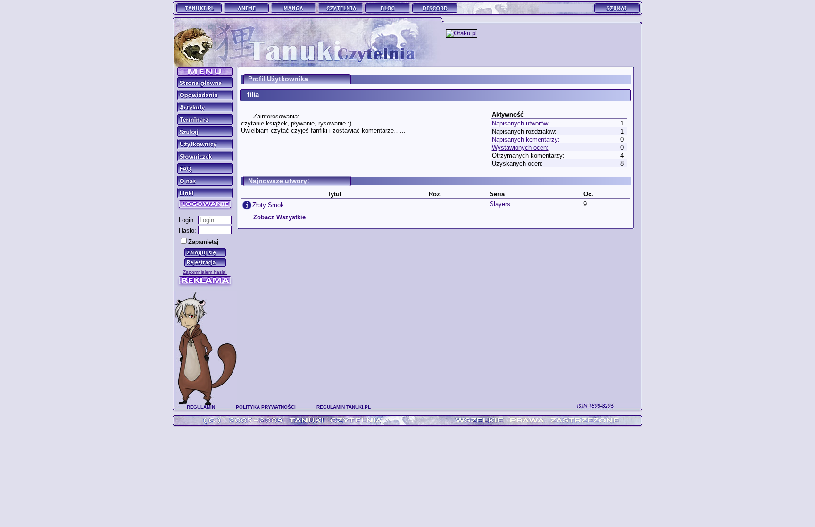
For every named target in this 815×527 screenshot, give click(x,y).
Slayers (500, 204)
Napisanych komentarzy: (526, 139)
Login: (187, 220)
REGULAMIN (201, 407)
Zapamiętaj (203, 241)
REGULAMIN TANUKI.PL (343, 407)
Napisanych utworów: (521, 123)
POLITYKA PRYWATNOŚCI (266, 407)
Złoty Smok (268, 205)
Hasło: (187, 230)
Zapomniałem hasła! (205, 272)
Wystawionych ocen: (520, 147)
